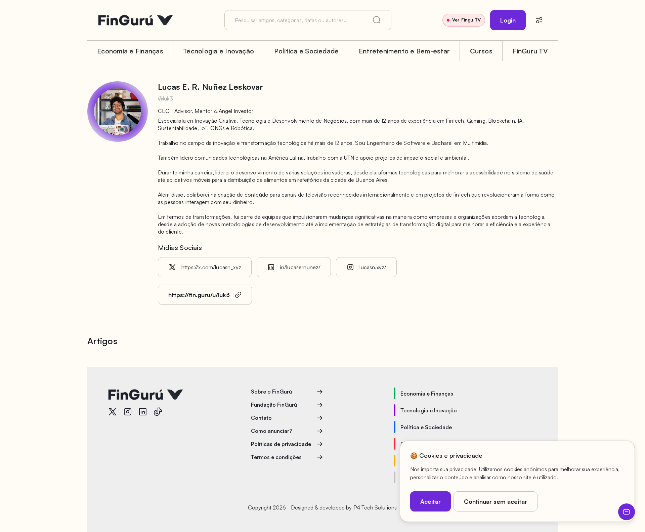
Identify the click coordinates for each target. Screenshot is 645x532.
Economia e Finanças (130, 51)
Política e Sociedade (306, 51)
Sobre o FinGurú (271, 391)
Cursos (481, 51)
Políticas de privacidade (281, 444)
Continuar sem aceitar (495, 501)
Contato (261, 417)
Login (508, 20)
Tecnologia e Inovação (218, 51)
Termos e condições (276, 457)
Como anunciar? (271, 430)
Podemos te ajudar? (626, 511)
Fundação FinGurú (274, 404)
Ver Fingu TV (466, 20)
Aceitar (430, 501)
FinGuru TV (530, 51)
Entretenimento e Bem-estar (404, 51)
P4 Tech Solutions (375, 507)
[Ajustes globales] (539, 20)
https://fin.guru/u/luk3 (199, 294)
